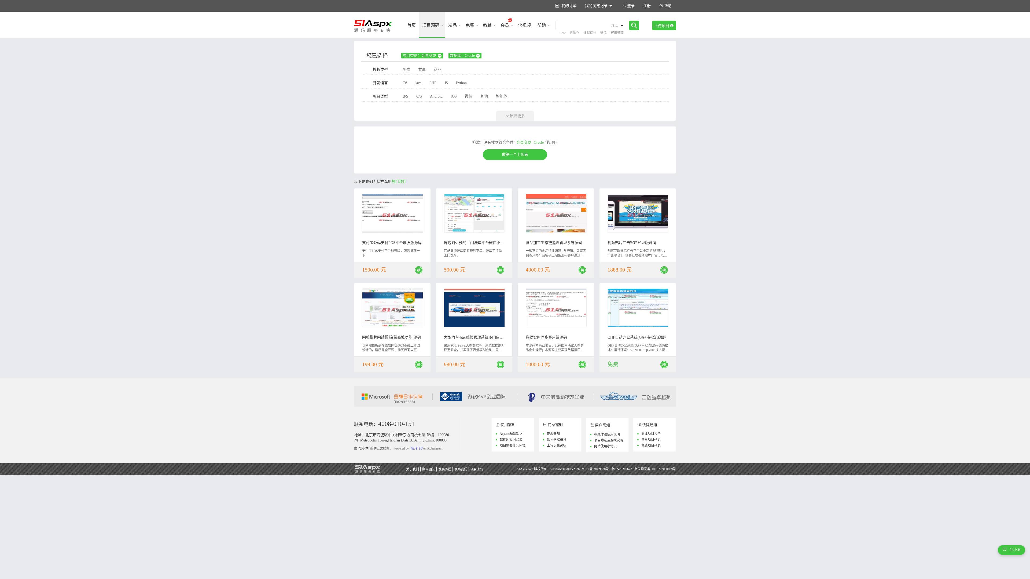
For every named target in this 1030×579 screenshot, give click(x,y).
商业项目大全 (651, 434)
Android (436, 96)
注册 (647, 6)
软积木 (364, 448)
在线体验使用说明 (607, 434)
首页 (411, 25)
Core (563, 33)
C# (405, 83)
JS (446, 83)
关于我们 (412, 469)
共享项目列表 (651, 439)
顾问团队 (428, 469)
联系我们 (460, 469)
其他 (484, 96)
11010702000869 (661, 469)
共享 (422, 70)
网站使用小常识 (605, 446)
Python (461, 83)
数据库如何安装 (511, 439)
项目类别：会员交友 (422, 56)
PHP (432, 83)
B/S (405, 96)
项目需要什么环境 (512, 445)
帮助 (665, 6)
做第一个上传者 (515, 155)
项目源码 (430, 25)
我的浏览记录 (599, 6)
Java (418, 83)
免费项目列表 (651, 445)
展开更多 (515, 116)
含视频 (524, 25)
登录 (628, 6)
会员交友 (523, 142)
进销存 (574, 33)
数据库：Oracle (465, 56)
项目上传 (476, 469)
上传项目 (664, 25)
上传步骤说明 (556, 445)
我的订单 (565, 6)
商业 (437, 70)
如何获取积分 (556, 439)
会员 (505, 25)
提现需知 (553, 434)
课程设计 (589, 33)
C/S (419, 96)
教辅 (487, 25)
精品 (452, 25)
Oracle (539, 142)
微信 (603, 33)
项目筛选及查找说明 (608, 440)
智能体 (501, 96)
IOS (454, 96)
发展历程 (444, 469)
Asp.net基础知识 (511, 434)
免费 (470, 25)
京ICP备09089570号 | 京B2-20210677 (606, 469)
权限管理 (617, 33)
